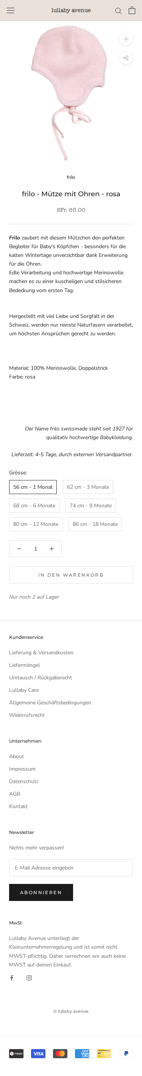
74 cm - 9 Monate (91, 505)
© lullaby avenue (71, 1011)
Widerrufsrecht (27, 715)
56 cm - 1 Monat (33, 487)
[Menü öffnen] (10, 10)
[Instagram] (29, 977)
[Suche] (118, 10)
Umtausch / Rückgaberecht (40, 677)
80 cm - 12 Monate (35, 524)
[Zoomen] (126, 38)
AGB (14, 794)
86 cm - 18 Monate (95, 524)
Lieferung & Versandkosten (41, 652)
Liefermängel (24, 665)
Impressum (22, 769)
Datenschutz (23, 781)
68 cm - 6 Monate (34, 505)
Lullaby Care (24, 690)
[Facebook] (11, 977)
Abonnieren (41, 892)
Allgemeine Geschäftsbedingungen (50, 702)
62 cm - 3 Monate (88, 487)
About (16, 756)
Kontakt (18, 806)
